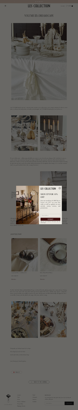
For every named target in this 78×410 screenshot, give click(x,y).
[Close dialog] (60, 188)
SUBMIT (50, 219)
